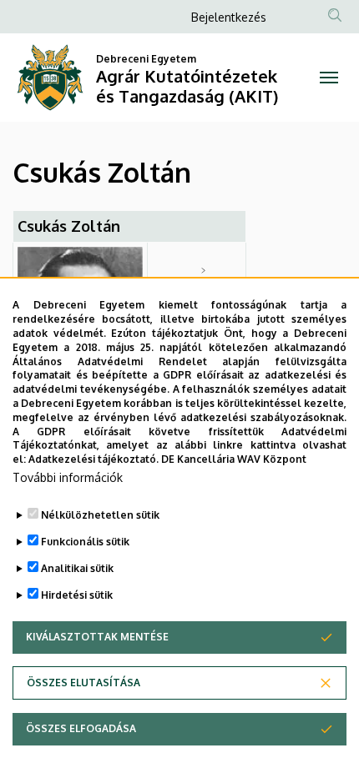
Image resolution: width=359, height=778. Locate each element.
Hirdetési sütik (77, 595)
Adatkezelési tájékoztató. (93, 459)
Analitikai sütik (77, 568)
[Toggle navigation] (329, 77)
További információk (68, 477)
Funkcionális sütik (85, 541)
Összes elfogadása (81, 728)
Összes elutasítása (83, 682)
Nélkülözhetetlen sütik (100, 515)
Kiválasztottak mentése (97, 636)
